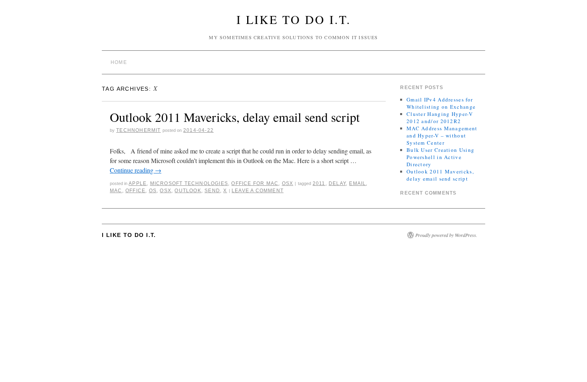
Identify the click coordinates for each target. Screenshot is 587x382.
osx (165, 190)
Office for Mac (254, 183)
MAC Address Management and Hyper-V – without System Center (442, 135)
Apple (138, 183)
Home (119, 62)
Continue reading (135, 170)
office (135, 190)
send (212, 190)
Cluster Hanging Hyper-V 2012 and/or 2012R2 (440, 117)
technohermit (138, 130)
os (153, 190)
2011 (319, 183)
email (357, 183)
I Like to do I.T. (293, 19)
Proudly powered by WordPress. (446, 235)
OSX (288, 183)
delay (337, 183)
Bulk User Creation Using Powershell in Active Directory (440, 157)
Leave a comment (258, 190)
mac (116, 190)
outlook (188, 190)
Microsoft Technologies (189, 183)
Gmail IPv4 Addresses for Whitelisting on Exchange (441, 103)
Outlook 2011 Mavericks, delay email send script (235, 116)
